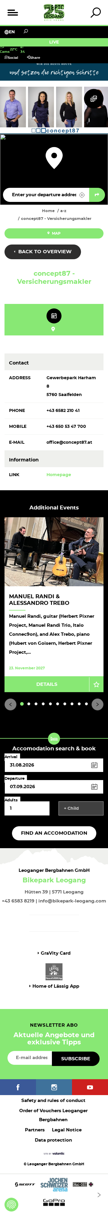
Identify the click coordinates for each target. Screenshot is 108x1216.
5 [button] (50, 703)
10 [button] (86, 703)
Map (56, 233)
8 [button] (72, 703)
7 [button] (65, 703)
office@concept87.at (69, 442)
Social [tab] (13, 57)
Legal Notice (67, 1130)
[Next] (98, 704)
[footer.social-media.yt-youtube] (90, 1087)
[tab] (95, 12)
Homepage (58, 475)
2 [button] (29, 703)
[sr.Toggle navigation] (12, 12)
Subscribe (75, 1058)
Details (46, 684)
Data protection (53, 1140)
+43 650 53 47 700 (66, 427)
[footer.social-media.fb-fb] (18, 1087)
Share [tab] (35, 57)
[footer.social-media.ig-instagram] (54, 1087)
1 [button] (22, 704)
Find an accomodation (54, 833)
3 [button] (36, 703)
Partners (35, 1130)
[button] (82, 195)
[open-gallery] (94, 98)
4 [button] (43, 703)
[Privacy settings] (11, 1204)
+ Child (71, 808)
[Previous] (10, 704)
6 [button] (57, 703)
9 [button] (79, 703)
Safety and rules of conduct (53, 1100)
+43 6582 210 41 (63, 411)
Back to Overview (44, 251)
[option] (54, 604)
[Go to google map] (97, 195)
